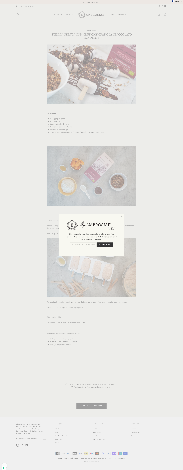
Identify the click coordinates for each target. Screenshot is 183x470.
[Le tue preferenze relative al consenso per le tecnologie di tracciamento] (4, 468)
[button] (177, 1)
